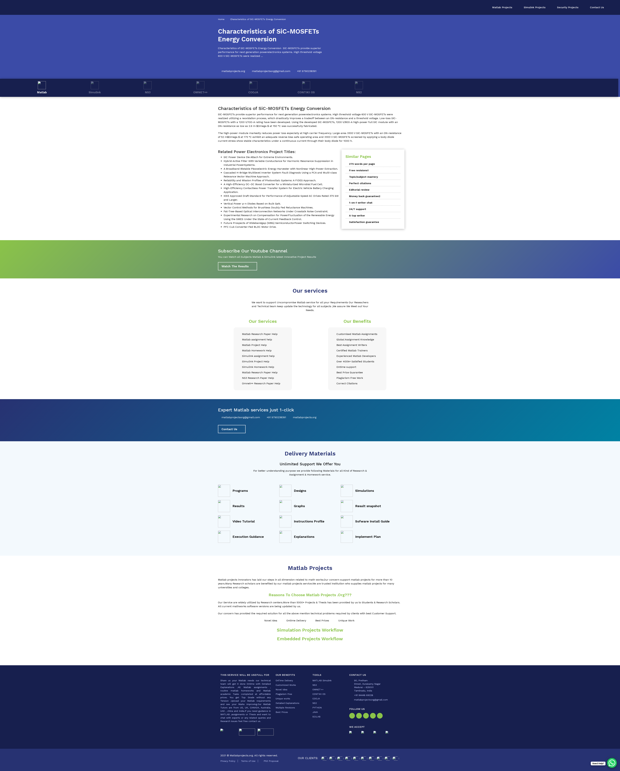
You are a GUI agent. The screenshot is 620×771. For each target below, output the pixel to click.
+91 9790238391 (306, 71)
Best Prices (282, 712)
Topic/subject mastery (363, 176)
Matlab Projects (502, 7)
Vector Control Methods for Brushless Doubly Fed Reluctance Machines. (268, 207)
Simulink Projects (534, 7)
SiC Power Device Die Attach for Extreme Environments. (258, 157)
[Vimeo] (373, 716)
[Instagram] (359, 716)
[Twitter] (366, 716)
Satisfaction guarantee (364, 222)
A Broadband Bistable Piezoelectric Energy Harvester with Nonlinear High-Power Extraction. (281, 168)
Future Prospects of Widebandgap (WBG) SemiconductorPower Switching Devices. (275, 223)
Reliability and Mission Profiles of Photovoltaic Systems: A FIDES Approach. (270, 180)
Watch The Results (235, 266)
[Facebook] (352, 716)
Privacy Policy (227, 761)
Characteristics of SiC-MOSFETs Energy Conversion (258, 19)
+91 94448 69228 (363, 695)
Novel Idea (281, 689)
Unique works (283, 698)
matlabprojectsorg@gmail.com (271, 71)
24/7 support (357, 209)
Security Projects (567, 7)
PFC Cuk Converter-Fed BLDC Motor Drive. (250, 226)
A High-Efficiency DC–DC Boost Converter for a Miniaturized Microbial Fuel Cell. (273, 184)
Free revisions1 (359, 170)
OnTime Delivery (284, 680)
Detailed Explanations (287, 703)
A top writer (357, 215)
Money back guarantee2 (364, 196)
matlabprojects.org (233, 71)
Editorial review (359, 189)
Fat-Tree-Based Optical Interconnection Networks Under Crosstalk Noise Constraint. (276, 211)
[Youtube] (380, 716)
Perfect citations (360, 183)
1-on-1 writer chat (360, 202)
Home (221, 19)
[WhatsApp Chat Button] (612, 763)
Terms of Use (248, 761)
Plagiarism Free (284, 694)
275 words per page (362, 163)
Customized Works (286, 685)
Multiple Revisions (285, 707)
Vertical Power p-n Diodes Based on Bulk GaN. (252, 203)
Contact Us (597, 7)
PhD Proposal (271, 761)
